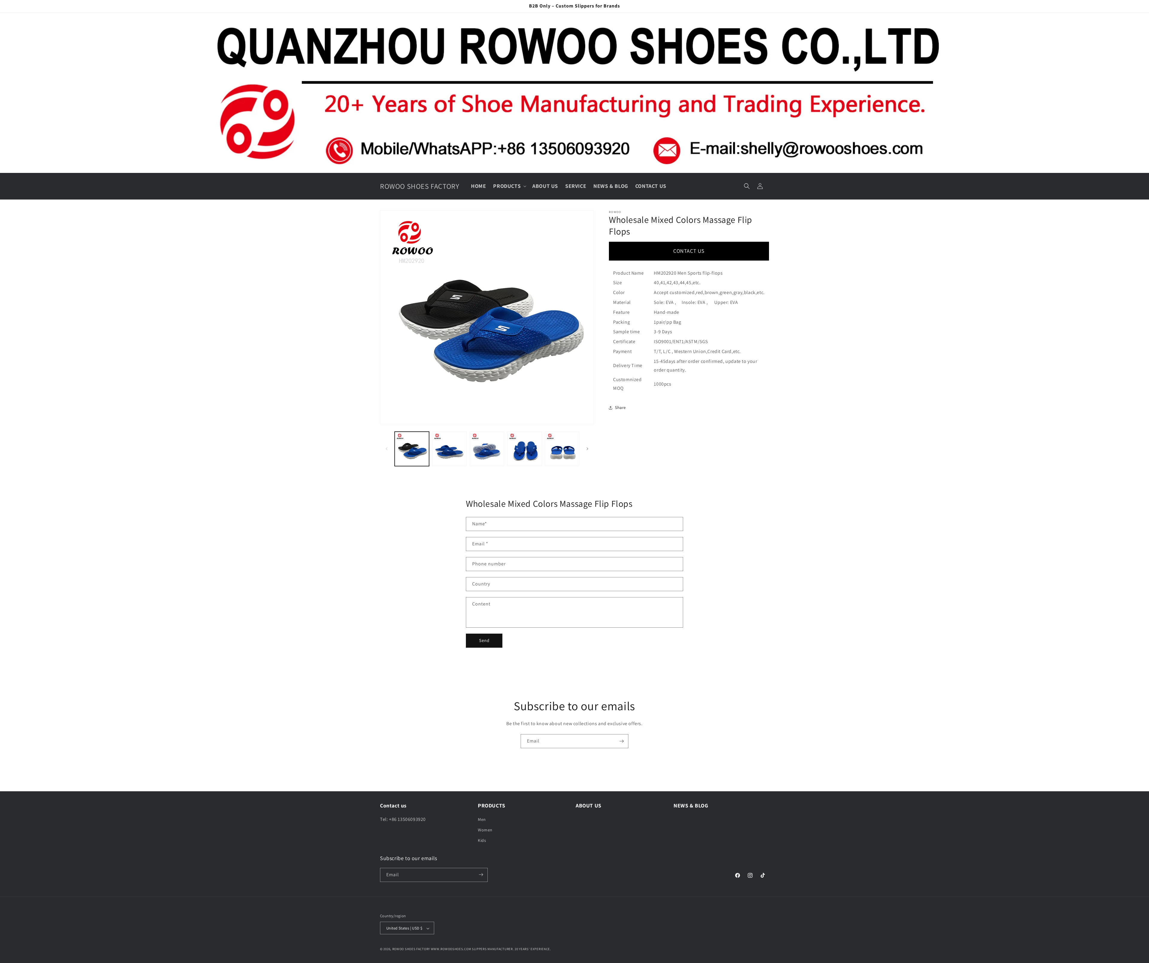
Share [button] (620, 407)
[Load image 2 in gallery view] (449, 449)
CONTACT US (689, 250)
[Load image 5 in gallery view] (562, 449)
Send (484, 640)
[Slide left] (386, 448)
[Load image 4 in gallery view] (524, 449)
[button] (509, 186)
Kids (482, 840)
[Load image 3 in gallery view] (487, 449)
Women (485, 829)
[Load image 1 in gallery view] (412, 449)
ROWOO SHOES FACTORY (411, 949)
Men (482, 819)
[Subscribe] (621, 741)
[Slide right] (587, 448)
